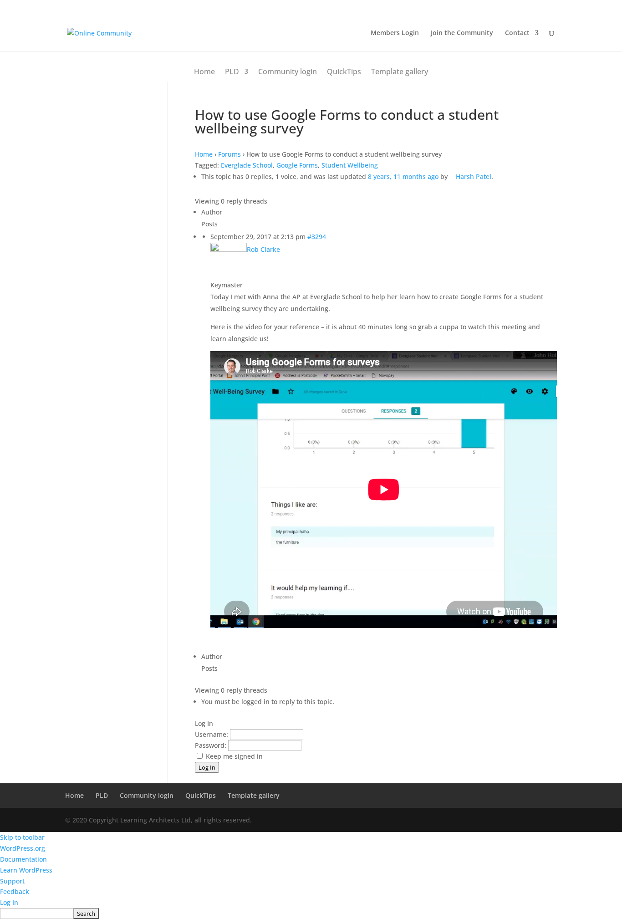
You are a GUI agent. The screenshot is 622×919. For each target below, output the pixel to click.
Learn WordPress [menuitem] (26, 870)
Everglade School (247, 165)
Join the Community (462, 33)
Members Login (395, 33)
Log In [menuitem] (9, 902)
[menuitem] (311, 913)
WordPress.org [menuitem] (22, 848)
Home (204, 71)
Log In (207, 767)
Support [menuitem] (12, 881)
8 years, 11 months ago (403, 176)
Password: (211, 745)
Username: (212, 734)
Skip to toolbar (22, 837)
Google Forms (297, 165)
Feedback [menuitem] (14, 891)
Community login (287, 71)
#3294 (316, 236)
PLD (232, 71)
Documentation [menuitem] (23, 859)
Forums (229, 154)
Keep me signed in (234, 756)
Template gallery (399, 71)
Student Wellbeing (349, 165)
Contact (517, 33)
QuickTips (344, 71)
